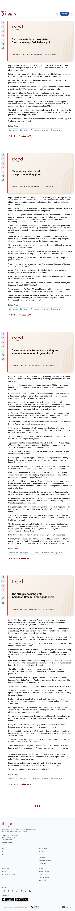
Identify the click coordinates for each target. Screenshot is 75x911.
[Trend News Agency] (7, 824)
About (41, 852)
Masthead (42, 855)
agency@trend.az (7, 842)
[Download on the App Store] (8, 899)
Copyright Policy (44, 877)
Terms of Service (44, 871)
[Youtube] (17, 891)
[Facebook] (8, 891)
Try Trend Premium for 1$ (21, 136)
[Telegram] (21, 891)
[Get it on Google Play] (21, 899)
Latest (4, 852)
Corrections (42, 863)
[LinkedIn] (25, 891)
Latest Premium (7, 855)
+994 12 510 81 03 (7, 840)
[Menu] (71, 14)
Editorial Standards (45, 860)
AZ (67, 907)
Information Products (8, 874)
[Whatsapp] (4, 891)
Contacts (42, 857)
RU (71, 907)
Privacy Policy (43, 874)
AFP (11, 377)
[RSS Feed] (30, 891)
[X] (12, 891)
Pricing (4, 871)
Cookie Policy (43, 880)
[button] (3, 22)
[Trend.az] (8, 13)
